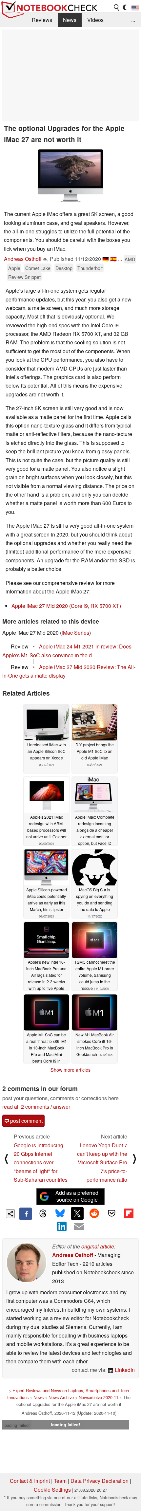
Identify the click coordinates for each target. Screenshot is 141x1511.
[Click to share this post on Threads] (42, 1214)
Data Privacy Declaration (99, 1480)
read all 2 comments (25, 1106)
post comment (26, 1120)
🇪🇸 (113, 259)
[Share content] (10, 1213)
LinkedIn (124, 1370)
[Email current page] (79, 1227)
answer (61, 1106)
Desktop (63, 267)
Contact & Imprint (30, 1480)
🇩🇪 (105, 259)
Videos (95, 20)
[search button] (117, 7)
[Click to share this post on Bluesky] (60, 1214)
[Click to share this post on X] (77, 1213)
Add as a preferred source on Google (76, 1196)
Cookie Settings (52, 1489)
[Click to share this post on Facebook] (25, 1214)
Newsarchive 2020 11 (98, 1397)
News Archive (61, 1397)
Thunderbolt (90, 267)
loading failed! (17, 1425)
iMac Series (75, 632)
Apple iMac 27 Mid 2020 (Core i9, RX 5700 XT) (66, 606)
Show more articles (70, 1069)
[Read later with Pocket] (111, 1213)
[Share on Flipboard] (128, 1213)
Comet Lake (37, 267)
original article (97, 1246)
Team (60, 1480)
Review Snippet (24, 276)
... (133, 20)
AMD (130, 259)
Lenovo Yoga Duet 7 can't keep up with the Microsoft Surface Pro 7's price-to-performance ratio (102, 1162)
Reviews (42, 20)
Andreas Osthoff (23, 259)
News (69, 20)
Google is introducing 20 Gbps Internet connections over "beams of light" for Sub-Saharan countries (41, 1162)
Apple (14, 267)
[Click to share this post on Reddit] (94, 1213)
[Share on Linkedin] (62, 1226)
